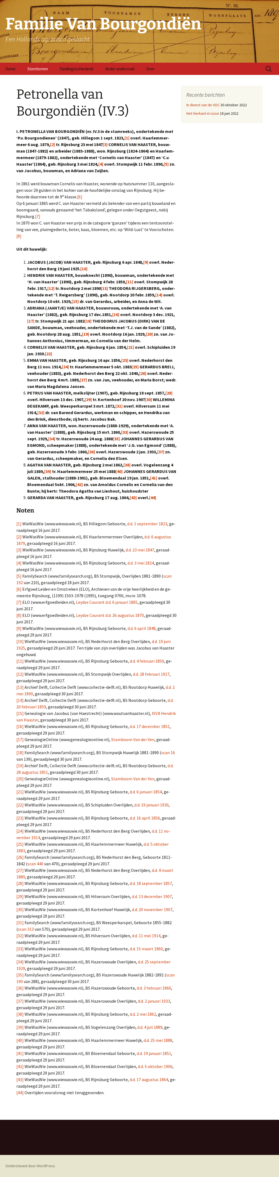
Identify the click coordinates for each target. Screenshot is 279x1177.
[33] (124, 432)
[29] (88, 399)
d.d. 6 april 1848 (142, 628)
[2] (52, 144)
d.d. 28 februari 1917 (151, 674)
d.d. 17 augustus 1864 (149, 1079)
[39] (47, 471)
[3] (105, 144)
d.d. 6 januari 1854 (146, 791)
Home (10, 68)
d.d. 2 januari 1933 (154, 1001)
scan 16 (168, 752)
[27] (83, 380)
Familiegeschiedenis (77, 68)
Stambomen (37, 68)
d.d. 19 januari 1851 (154, 1053)
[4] (100, 164)
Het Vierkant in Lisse (202, 113)
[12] (50, 288)
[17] (30, 321)
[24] (65, 366)
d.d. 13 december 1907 (152, 896)
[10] (83, 268)
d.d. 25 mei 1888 (158, 1040)
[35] (116, 438)
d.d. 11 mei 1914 (146, 935)
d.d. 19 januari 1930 (151, 805)
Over (150, 68)
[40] (119, 471)
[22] (48, 353)
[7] (37, 216)
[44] (152, 497)
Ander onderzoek (120, 68)
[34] (51, 438)
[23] (124, 360)
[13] (104, 288)
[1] (127, 138)
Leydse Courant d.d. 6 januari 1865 (107, 602)
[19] (85, 334)
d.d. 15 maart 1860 (146, 948)
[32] (40, 412)
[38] (127, 465)
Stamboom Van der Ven (132, 739)
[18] (88, 321)
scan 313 (26, 929)
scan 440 (35, 863)
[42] (79, 484)
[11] (129, 281)
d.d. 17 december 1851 (150, 726)
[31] (119, 406)
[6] (79, 196)
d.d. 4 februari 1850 (147, 661)
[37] (160, 451)
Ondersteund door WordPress (30, 1165)
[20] (149, 334)
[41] (153, 478)
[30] (148, 399)
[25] (135, 366)
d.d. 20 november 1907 (152, 909)
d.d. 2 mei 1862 (143, 1014)
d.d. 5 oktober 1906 (155, 1066)
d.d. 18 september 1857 (151, 883)
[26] (142, 373)
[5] (166, 164)
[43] (133, 497)
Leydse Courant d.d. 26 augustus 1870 (110, 615)
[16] (115, 314)
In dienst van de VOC (203, 104)
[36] (91, 451)
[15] (75, 301)
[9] (145, 262)
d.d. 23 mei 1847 (140, 550)
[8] (19, 236)
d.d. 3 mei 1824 (141, 563)
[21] (130, 347)
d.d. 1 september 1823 (147, 523)
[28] (168, 393)
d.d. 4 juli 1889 (149, 1027)
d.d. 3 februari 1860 (154, 988)
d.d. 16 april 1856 (145, 818)
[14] (158, 295)
